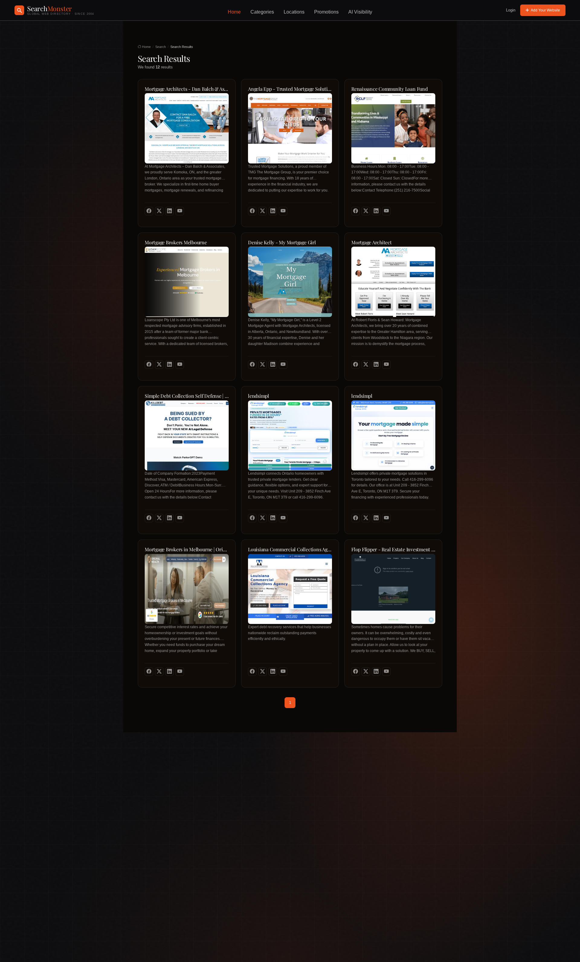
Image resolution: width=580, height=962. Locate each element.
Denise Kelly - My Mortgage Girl (282, 242)
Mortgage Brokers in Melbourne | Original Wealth (187, 549)
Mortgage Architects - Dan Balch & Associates (187, 89)
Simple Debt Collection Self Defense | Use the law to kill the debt (187, 396)
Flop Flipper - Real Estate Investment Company (393, 549)
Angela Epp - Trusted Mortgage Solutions (290, 89)
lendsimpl (258, 396)
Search (160, 47)
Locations (294, 11)
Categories (262, 11)
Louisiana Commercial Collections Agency (290, 549)
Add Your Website (545, 10)
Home (234, 11)
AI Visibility (360, 11)
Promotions (326, 11)
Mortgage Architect (371, 242)
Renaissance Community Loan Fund (389, 89)
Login (510, 10)
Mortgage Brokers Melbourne (176, 242)
